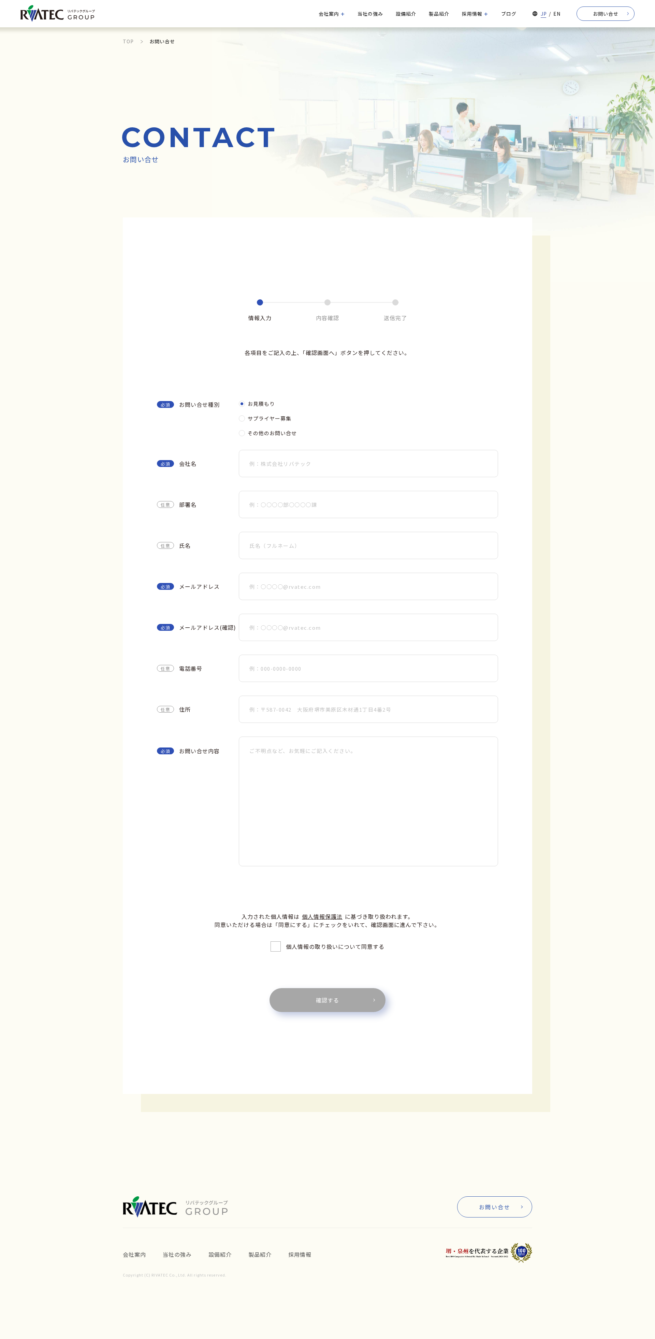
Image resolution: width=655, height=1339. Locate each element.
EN (557, 13)
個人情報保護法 (322, 916)
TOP (128, 41)
